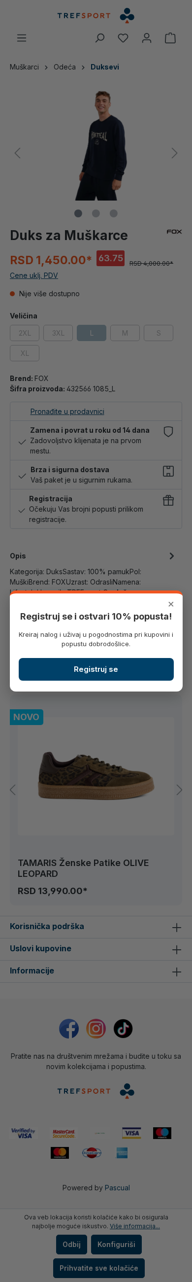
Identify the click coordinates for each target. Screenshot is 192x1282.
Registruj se (96, 669)
